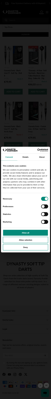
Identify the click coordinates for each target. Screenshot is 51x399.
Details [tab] (26, 157)
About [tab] (42, 157)
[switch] (44, 206)
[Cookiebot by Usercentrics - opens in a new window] (37, 150)
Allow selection (25, 240)
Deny (25, 247)
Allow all (25, 233)
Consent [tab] (9, 157)
